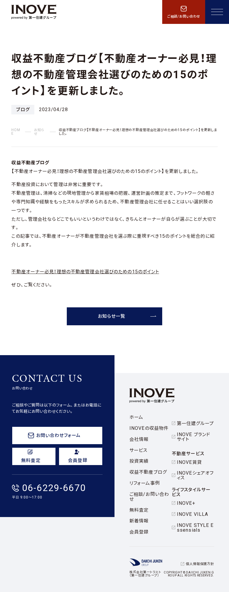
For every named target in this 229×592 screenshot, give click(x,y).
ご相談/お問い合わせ (149, 496)
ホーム (136, 417)
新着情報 (138, 521)
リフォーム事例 (144, 483)
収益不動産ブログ (148, 472)
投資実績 (138, 461)
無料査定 (138, 510)
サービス (138, 450)
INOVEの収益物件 (148, 428)
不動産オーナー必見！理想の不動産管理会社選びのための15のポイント (85, 271)
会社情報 (138, 439)
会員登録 (138, 532)
